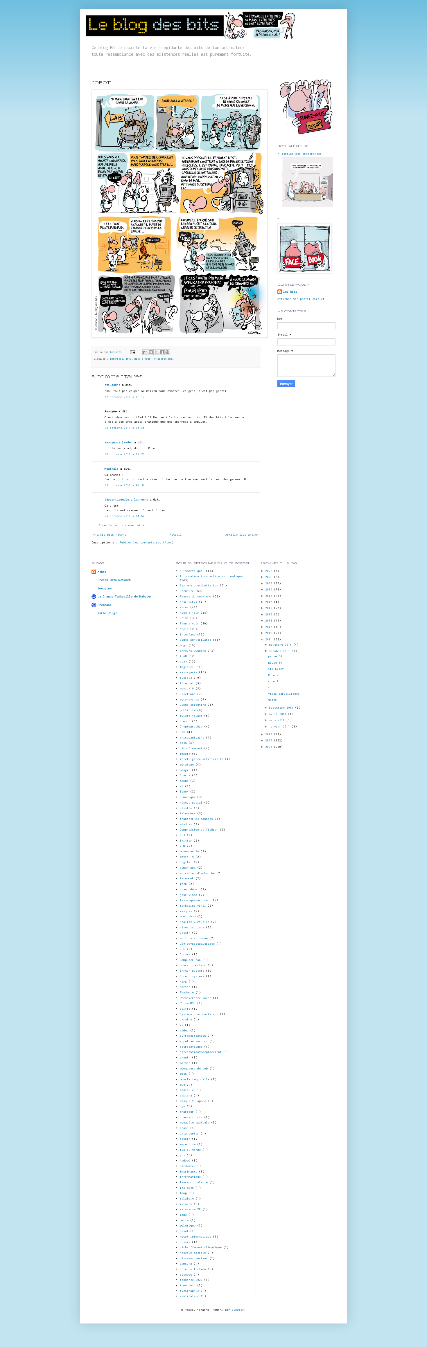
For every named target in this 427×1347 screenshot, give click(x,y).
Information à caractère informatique (211, 576)
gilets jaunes (191, 715)
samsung (186, 1263)
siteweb (186, 1274)
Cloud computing (193, 704)
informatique (190, 1176)
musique (186, 677)
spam (183, 661)
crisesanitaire (192, 737)
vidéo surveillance (283, 693)
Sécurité (187, 591)
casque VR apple (193, 1101)
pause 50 (275, 656)
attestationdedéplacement (201, 1052)
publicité (187, 710)
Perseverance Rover (195, 998)
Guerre (185, 775)
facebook (187, 878)
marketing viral (193, 905)
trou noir (187, 1285)
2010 (269, 734)
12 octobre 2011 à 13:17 (125, 397)
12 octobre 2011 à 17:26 (125, 454)
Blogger (238, 1309)
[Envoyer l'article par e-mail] (133, 352)
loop (183, 1193)
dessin (185, 1138)
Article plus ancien (242, 534)
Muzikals (112, 468)
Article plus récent (109, 534)
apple (184, 629)
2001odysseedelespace (197, 943)
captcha (186, 1095)
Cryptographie (191, 726)
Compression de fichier (199, 829)
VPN (182, 845)
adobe (184, 780)
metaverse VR (190, 1209)
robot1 (273, 681)
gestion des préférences (301, 153)
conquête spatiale (194, 1122)
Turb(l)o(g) (107, 613)
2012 (269, 633)
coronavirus (189, 699)
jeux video (188, 894)
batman (185, 1063)
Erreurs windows (193, 650)
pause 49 (275, 662)
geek (183, 883)
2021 (269, 577)
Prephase (105, 604)
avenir (185, 1057)
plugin (185, 770)
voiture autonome (194, 938)
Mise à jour (142, 358)
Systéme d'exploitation (199, 585)
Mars (183, 981)
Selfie (185, 1008)
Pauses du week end (195, 596)
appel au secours (194, 1041)
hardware (187, 1166)
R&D (182, 732)
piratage (187, 764)
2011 (269, 639)
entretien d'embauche (197, 873)
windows (186, 824)
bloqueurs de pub (194, 1068)
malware (186, 1204)
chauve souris (191, 1117)
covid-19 (187, 688)
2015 (269, 614)
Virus (184, 607)
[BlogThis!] (151, 352)
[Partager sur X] (156, 352)
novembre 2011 (281, 644)
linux (184, 791)
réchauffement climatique (201, 1247)
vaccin (185, 932)
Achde (102, 571)
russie (185, 1242)
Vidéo (184, 1030)
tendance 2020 (191, 1279)
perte (184, 1220)
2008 (269, 746)
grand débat (189, 889)
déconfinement (191, 748)
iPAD (129, 358)
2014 (269, 620)
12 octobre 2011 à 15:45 (125, 427)
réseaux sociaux (193, 1252)
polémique (187, 1225)
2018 (269, 595)
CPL (182, 948)
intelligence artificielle (201, 759)
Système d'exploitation (199, 1014)
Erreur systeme (192, 970)
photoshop (187, 916)
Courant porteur (193, 965)
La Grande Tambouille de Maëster (125, 596)
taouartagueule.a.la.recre (126, 499)
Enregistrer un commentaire (121, 525)
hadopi (185, 1160)
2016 (269, 608)
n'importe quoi (163, 358)
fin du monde (190, 1149)
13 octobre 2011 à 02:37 (125, 485)
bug (182, 1084)
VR (181, 1025)
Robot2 (273, 675)
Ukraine (186, 1019)
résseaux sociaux (194, 1258)
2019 (269, 589)
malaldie (187, 1198)
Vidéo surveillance (195, 639)
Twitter (186, 840)
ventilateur (189, 1296)
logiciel (187, 667)
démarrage (187, 867)
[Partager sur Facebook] (162, 352)
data (183, 742)
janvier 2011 (280, 726)
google (185, 753)
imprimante (188, 1171)
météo (272, 699)
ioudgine (105, 588)
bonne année (189, 851)
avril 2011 (278, 714)
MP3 (182, 835)
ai (181, 786)
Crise (184, 618)
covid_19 (187, 856)
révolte (186, 808)
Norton (185, 986)
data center (189, 1133)
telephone (187, 813)
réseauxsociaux (192, 927)
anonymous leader (118, 442)
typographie (189, 1290)
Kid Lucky (276, 668)
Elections (187, 694)
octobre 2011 (280, 651)
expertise (187, 1144)
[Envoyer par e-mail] (145, 352)
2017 (269, 602)
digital (186, 862)
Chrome (185, 954)
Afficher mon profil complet (300, 298)
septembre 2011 (282, 707)
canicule (187, 1090)
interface (116, 358)
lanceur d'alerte (194, 1182)
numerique (187, 797)
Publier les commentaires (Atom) (146, 542)
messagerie (188, 672)
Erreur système (192, 976)
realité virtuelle (194, 921)
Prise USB (187, 1003)
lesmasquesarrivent (195, 900)
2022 (269, 570)
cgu (182, 1106)
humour (185, 721)
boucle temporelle (194, 1079)
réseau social (191, 802)
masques (186, 911)
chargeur (187, 1111)
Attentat (187, 683)
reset (184, 1231)
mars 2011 (277, 720)
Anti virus (188, 601)
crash (184, 1128)
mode (183, 1214)
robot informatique (195, 1236)
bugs (183, 645)
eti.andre (112, 384)
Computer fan (190, 959)
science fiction (193, 1269)
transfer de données (196, 818)
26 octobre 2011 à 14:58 (125, 516)
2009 (269, 740)
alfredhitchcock (193, 1035)
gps (182, 1155)
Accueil (176, 534)
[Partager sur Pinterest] (167, 352)
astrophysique (191, 1046)
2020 (269, 583)
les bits (116, 352)
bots (183, 1073)
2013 (269, 627)
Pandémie (187, 992)
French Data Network (114, 579)
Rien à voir (189, 623)
